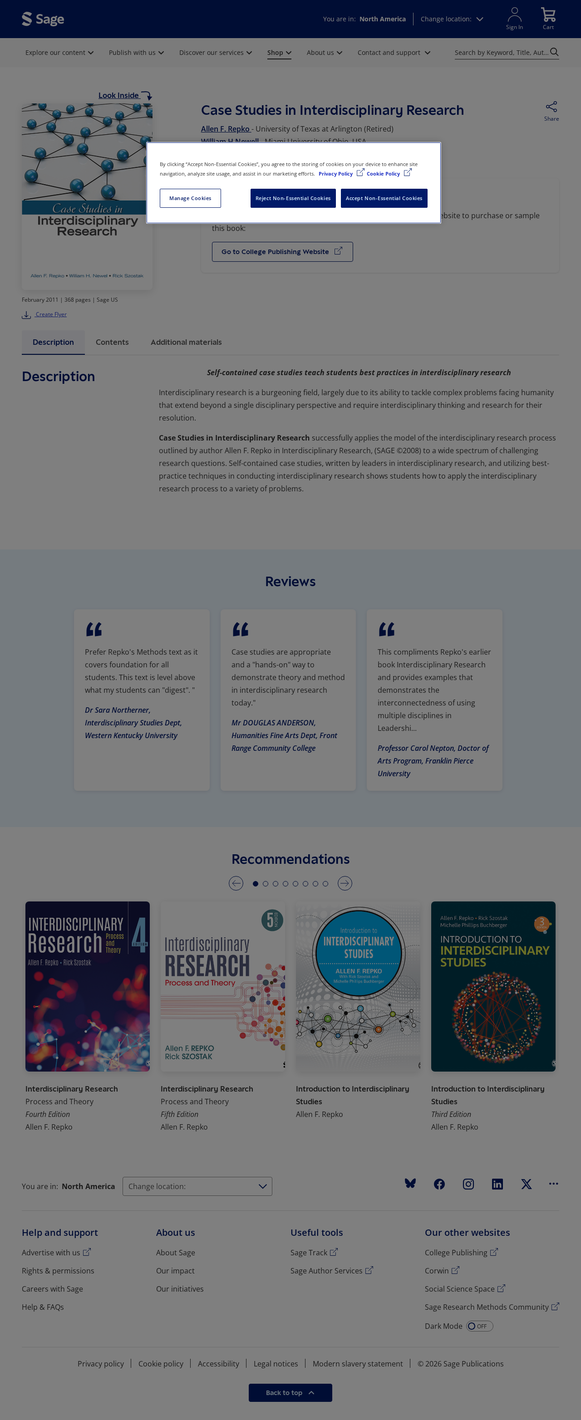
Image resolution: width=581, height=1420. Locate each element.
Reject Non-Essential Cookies (293, 198)
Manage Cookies (190, 198)
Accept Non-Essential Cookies (384, 198)
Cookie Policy (384, 173)
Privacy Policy (336, 173)
